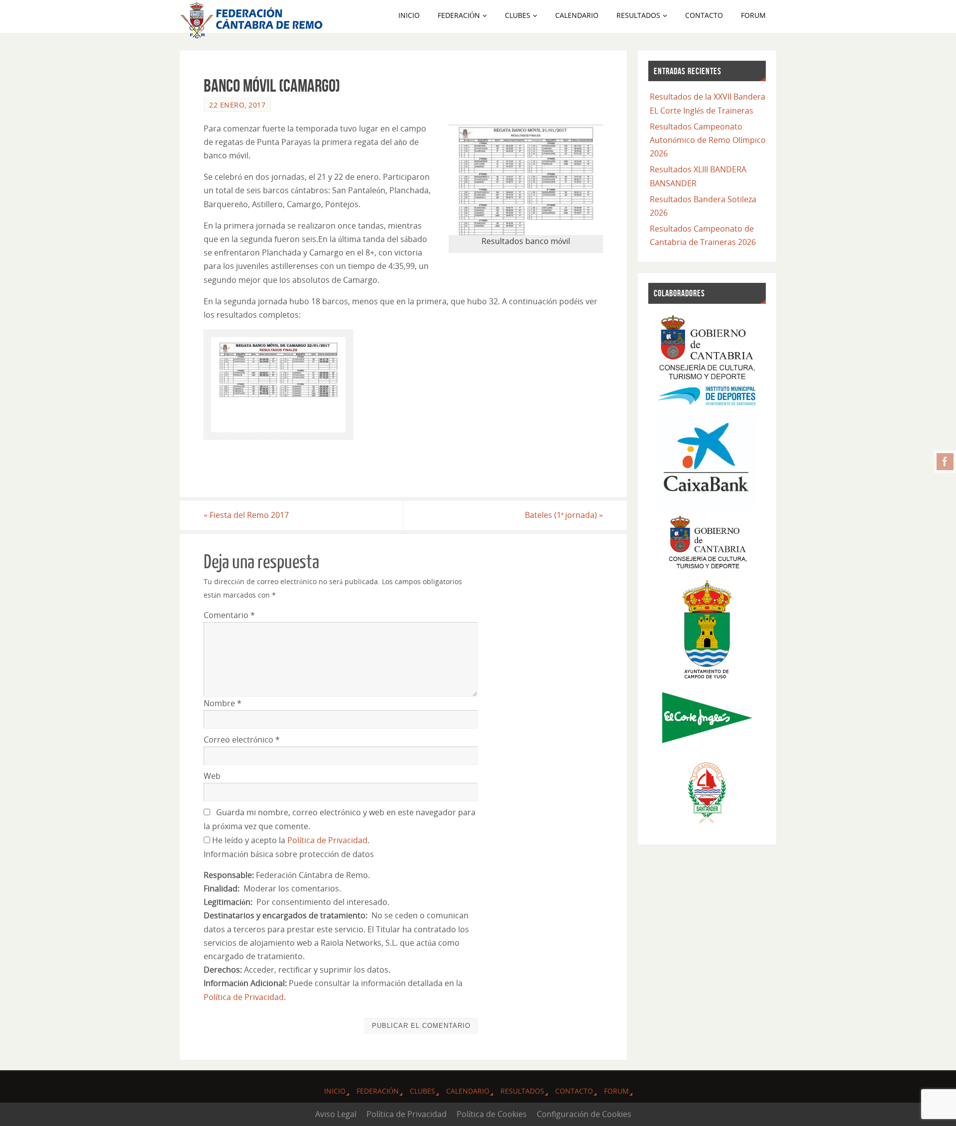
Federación (378, 1091)
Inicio (335, 1091)
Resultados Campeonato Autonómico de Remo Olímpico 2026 (708, 140)
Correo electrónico (242, 739)
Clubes (422, 1091)
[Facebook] (945, 461)
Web (212, 775)
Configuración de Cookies (584, 1114)
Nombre (222, 703)
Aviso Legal (336, 1114)
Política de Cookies (492, 1114)
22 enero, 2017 (237, 105)
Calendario (467, 1091)
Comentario (229, 615)
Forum (616, 1091)
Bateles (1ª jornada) (564, 514)
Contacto (574, 1091)
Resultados (522, 1091)
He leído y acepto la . (289, 840)
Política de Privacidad (327, 840)
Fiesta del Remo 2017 (246, 514)
